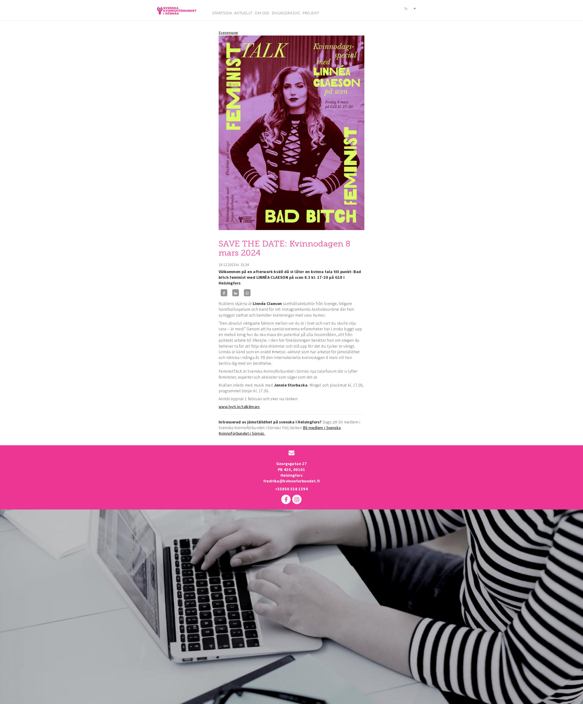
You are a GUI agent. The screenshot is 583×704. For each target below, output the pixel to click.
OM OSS (262, 13)
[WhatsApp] (247, 292)
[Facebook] (224, 292)
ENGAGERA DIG (286, 13)
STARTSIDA (222, 13)
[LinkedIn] (235, 292)
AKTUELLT (243, 13)
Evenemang (228, 32)
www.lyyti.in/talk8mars (239, 406)
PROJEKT (310, 13)
